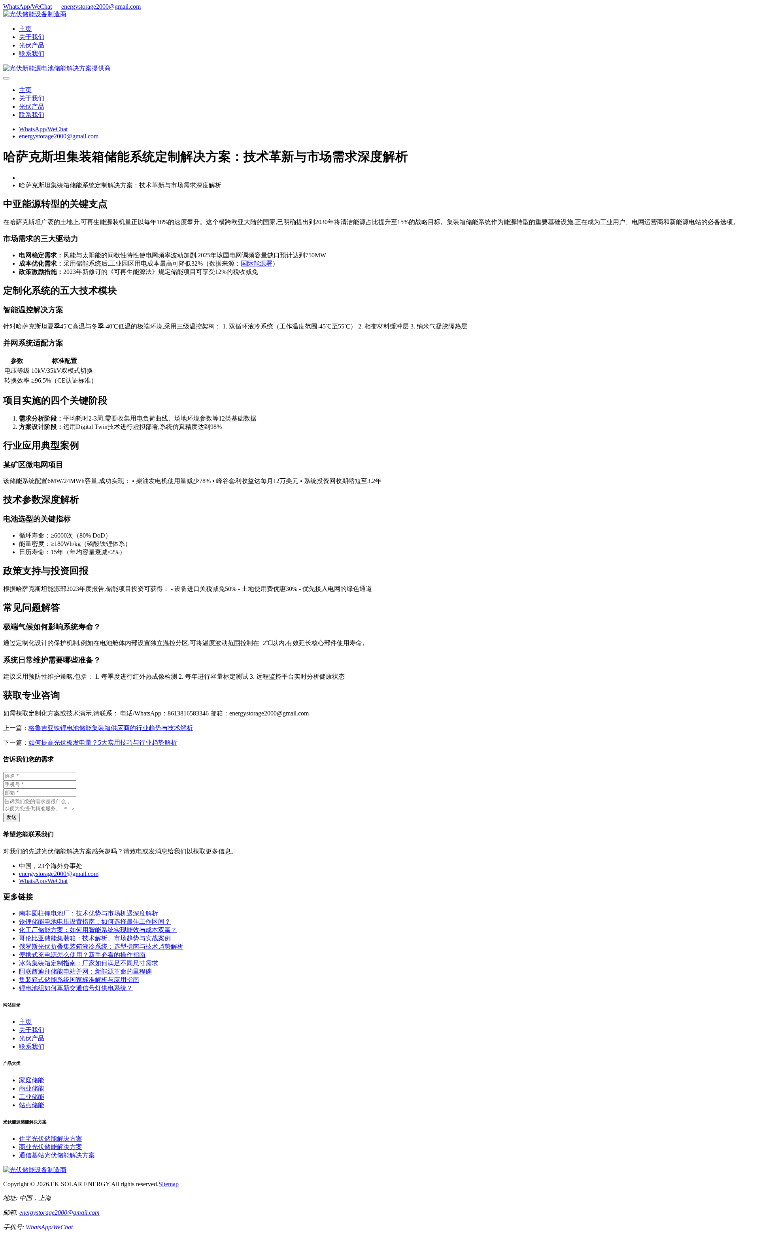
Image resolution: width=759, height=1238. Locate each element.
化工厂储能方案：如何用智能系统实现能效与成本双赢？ (98, 930)
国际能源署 (256, 263)
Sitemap (169, 1184)
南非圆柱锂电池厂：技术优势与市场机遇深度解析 (88, 913)
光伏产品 (31, 45)
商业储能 (31, 1088)
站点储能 (31, 1105)
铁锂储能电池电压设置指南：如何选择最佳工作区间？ (95, 921)
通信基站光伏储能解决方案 (57, 1155)
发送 (11, 817)
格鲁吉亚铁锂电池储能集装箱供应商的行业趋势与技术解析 (110, 728)
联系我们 (31, 53)
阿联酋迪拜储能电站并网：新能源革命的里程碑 (85, 971)
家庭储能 (31, 1080)
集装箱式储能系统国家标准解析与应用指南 (79, 979)
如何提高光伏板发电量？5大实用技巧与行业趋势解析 (102, 742)
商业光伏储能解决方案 (50, 1147)
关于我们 (31, 37)
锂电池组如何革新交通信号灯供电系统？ (76, 988)
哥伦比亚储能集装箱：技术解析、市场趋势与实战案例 (95, 938)
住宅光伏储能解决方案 (50, 1138)
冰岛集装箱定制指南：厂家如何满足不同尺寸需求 (88, 963)
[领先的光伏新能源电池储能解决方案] (57, 68)
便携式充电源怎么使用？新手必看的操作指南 (82, 954)
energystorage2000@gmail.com (101, 6)
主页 (25, 28)
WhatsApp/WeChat (27, 6)
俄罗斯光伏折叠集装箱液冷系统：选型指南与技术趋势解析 (101, 946)
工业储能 (31, 1096)
